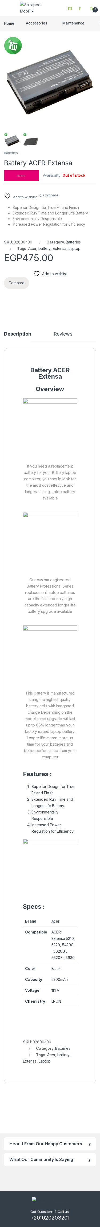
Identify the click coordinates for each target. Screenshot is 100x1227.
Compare (50, 195)
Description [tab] (17, 334)
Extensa (59, 248)
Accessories (36, 23)
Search (71, 8)
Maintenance (73, 23)
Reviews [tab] (63, 334)
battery (44, 248)
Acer (32, 248)
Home (9, 23)
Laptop (75, 248)
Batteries (11, 153)
